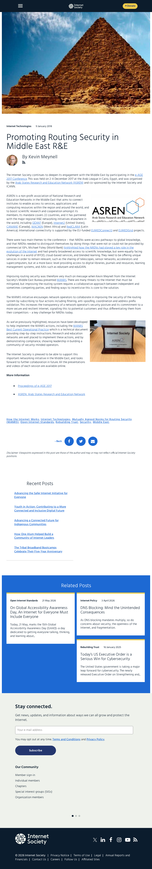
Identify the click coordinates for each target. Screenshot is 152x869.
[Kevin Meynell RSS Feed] (23, 162)
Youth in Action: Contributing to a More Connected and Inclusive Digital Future (40, 509)
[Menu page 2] (76, 816)
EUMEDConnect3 (101, 230)
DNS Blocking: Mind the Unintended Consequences (110, 610)
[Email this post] (93, 441)
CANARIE (12, 227)
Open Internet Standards (37, 422)
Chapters (21, 786)
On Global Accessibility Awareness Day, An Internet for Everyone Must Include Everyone (39, 612)
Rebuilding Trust (67, 422)
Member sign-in (25, 775)
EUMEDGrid (125, 230)
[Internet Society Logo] (32, 839)
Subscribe (35, 750)
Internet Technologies (55, 419)
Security (85, 422)
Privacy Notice (60, 855)
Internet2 (59, 223)
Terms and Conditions (66, 739)
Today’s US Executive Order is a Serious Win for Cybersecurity (106, 657)
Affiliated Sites (91, 859)
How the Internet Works (22, 419)
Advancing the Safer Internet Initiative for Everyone (40, 495)
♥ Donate (130, 6)
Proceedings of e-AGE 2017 (35, 386)
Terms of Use (82, 855)
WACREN (37, 227)
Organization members (29, 797)
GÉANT (36, 223)
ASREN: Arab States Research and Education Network (51, 394)
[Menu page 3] (79, 816)
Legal (97, 855)
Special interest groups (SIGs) (33, 791)
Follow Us (71, 859)
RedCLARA (73, 227)
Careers (55, 859)
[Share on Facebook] (69, 441)
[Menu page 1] (73, 816)
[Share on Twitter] (81, 441)
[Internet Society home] (76, 6)
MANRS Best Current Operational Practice (44, 328)
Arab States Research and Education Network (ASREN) (49, 182)
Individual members (27, 780)
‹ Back (58, 441)
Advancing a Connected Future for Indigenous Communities (36, 523)
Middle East (101, 422)
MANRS (62, 280)
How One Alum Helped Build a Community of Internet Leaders (34, 536)
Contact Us (39, 859)
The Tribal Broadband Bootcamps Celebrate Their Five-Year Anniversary (38, 550)
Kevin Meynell (43, 157)
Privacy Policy (95, 739)
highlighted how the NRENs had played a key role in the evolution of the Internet (70, 249)
